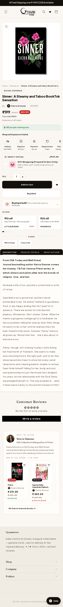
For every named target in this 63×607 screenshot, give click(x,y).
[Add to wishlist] (24, 464)
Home (4, 86)
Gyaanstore (26, 601)
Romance (14, 86)
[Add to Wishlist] (57, 184)
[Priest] (17, 472)
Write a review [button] (31, 418)
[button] (6, 12)
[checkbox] (31, 164)
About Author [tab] (51, 252)
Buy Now (31, 193)
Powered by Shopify (41, 601)
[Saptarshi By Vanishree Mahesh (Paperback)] (42, 472)
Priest (10, 485)
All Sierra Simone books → (22, 508)
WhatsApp (9, 243)
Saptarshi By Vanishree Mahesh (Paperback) (40, 486)
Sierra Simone (25, 438)
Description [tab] (9, 252)
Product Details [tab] (30, 252)
